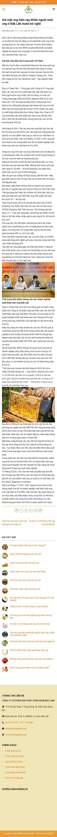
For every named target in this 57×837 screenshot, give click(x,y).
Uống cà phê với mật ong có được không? (29, 606)
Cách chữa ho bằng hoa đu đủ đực (25, 554)
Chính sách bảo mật (14, 756)
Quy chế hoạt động (14, 761)
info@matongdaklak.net (16, 728)
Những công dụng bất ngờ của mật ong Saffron (31, 659)
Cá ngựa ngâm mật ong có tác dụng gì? (28, 545)
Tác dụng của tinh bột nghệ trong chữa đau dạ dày (31, 616)
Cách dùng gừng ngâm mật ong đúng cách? (29, 667)
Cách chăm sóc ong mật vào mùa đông (28, 571)
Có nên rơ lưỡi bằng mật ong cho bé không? (30, 624)
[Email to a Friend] (31, 510)
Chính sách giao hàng (15, 767)
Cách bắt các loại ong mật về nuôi (25, 580)
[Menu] (3, 9)
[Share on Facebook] (21, 510)
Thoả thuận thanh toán (15, 772)
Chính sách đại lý (13, 751)
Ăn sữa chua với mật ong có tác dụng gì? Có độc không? (32, 598)
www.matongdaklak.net (15, 734)
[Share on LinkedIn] (40, 510)
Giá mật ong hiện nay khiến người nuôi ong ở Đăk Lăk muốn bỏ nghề (32, 633)
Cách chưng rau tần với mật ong (24, 563)
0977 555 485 (26, 722)
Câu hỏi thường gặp (14, 778)
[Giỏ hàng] (53, 9)
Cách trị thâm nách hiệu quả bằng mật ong (29, 650)
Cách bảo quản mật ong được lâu (25, 589)
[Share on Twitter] (26, 510)
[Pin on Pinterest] (36, 510)
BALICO (50, 833)
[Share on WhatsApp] (16, 510)
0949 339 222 (11, 722)
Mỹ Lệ (36, 31)
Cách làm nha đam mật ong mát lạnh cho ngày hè (32, 641)
